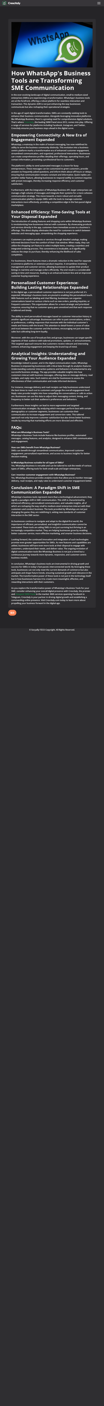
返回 (12, 612)
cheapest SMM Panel (25, 594)
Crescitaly (29, 122)
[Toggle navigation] (99, 3)
